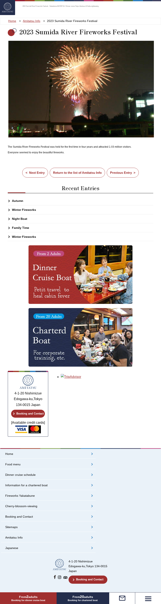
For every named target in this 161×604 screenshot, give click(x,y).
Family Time (20, 227)
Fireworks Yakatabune (20, 495)
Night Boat (19, 218)
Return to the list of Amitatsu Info (77, 172)
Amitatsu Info (14, 537)
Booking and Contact (30, 413)
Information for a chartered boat (26, 485)
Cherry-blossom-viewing (21, 506)
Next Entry (37, 172)
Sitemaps (11, 527)
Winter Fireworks (24, 209)
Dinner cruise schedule (20, 474)
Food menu (13, 464)
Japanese (11, 548)
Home (9, 454)
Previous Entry (121, 172)
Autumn (17, 200)
